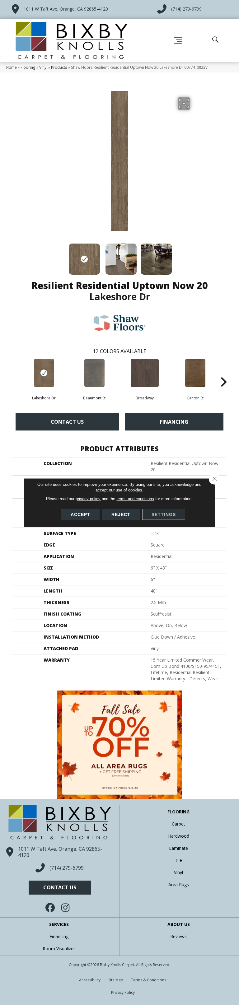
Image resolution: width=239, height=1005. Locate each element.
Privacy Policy (123, 992)
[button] (60, 888)
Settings (164, 514)
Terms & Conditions (148, 980)
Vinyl (43, 67)
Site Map (115, 980)
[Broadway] (145, 373)
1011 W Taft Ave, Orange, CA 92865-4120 (66, 9)
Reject (120, 514)
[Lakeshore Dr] (44, 373)
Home (11, 67)
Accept (80, 514)
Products (59, 67)
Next (194, 256)
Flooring (28, 67)
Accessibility (90, 980)
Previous (45, 256)
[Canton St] (195, 373)
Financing (174, 421)
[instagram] (66, 907)
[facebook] (50, 907)
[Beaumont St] (94, 373)
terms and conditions (135, 498)
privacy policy (88, 498)
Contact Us (67, 421)
